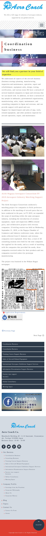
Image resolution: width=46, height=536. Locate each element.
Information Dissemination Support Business (18, 369)
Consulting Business (12, 458)
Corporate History (11, 495)
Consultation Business (10, 349)
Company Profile (9, 484)
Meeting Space (8, 387)
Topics (5, 504)
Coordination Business (10, 344)
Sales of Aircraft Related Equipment (15, 359)
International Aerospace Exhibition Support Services (20, 364)
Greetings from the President (15, 487)
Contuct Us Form (11, 510)
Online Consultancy (9, 381)
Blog (5, 500)
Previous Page (9, 331)
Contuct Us (7, 507)
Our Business (8, 452)
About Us (8, 493)
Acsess (7, 513)
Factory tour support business (10, 375)
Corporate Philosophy (12, 490)
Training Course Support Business (14, 354)
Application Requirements (15, 312)
